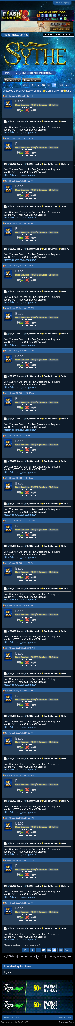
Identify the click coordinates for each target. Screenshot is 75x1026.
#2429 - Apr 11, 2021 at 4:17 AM (19, 436)
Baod (19, 101)
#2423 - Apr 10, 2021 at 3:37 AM (19, 181)
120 (43, 85)
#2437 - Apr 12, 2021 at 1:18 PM (19, 775)
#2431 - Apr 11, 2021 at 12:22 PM (20, 520)
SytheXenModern (11, 1018)
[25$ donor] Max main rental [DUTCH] (26, 956)
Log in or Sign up (62, 3)
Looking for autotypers (59, 956)
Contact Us (60, 1018)
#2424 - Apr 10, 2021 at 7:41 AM (19, 223)
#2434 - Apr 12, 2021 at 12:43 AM (20, 648)
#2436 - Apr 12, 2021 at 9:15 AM (19, 733)
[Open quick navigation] (71, 73)
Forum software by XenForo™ (14, 1022)
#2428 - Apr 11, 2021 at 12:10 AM (19, 393)
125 (61, 85)
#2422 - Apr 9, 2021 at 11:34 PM (19, 138)
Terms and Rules (66, 1022)
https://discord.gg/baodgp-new (20, 132)
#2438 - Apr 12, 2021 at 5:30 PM (19, 818)
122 (54, 85)
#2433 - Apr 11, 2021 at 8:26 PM (19, 605)
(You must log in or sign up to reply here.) (22, 945)
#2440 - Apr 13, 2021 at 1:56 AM (19, 903)
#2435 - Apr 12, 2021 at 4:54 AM (19, 690)
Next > (68, 85)
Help (69, 1018)
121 (49, 85)
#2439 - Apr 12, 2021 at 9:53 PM (19, 860)
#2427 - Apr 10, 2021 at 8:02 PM (19, 351)
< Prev (26, 85)
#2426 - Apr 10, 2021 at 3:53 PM (19, 308)
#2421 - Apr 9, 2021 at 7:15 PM (19, 96)
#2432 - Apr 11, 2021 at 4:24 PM (19, 563)
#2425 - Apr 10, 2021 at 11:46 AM (19, 266)
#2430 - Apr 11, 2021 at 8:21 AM (19, 478)
